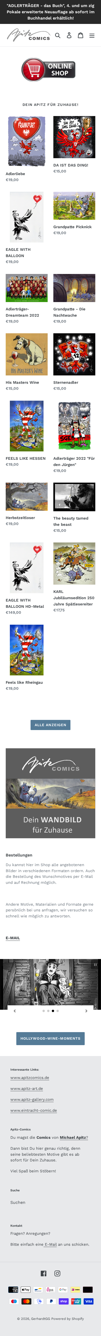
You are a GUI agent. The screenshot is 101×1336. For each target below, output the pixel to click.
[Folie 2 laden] (48, 1011)
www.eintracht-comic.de (33, 1110)
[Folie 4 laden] (57, 1011)
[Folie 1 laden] (43, 1011)
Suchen (17, 1202)
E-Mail (50, 1244)
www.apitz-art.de (26, 1088)
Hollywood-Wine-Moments (50, 1038)
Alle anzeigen (51, 725)
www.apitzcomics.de (29, 1077)
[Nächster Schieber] (86, 1011)
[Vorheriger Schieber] (14, 1011)
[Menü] (92, 35)
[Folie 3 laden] (53, 1011)
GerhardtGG (40, 1319)
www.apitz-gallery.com (32, 1099)
